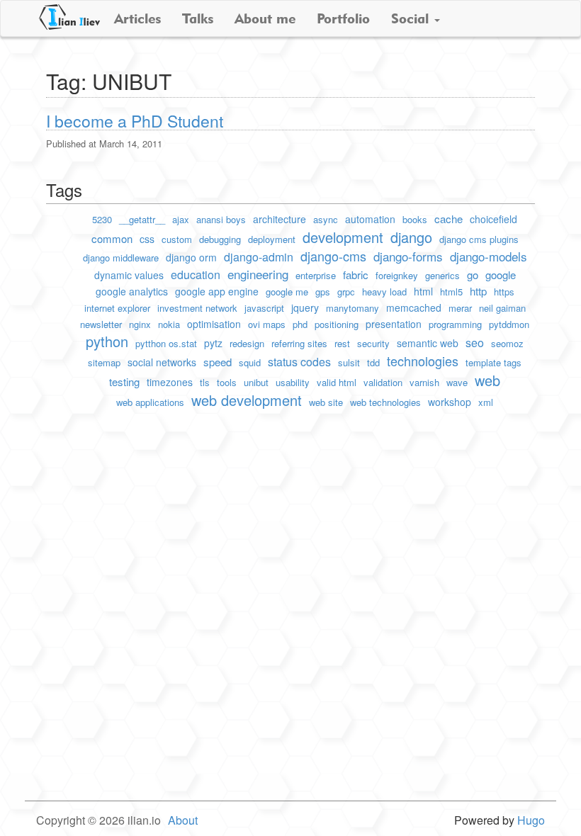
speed (217, 361)
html (423, 291)
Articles (137, 18)
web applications (150, 402)
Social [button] (412, 18)
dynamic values (129, 275)
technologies (422, 360)
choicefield (493, 219)
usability (293, 382)
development (343, 237)
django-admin (258, 257)
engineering (257, 274)
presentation (394, 324)
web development (246, 400)
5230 (102, 219)
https (504, 291)
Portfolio (343, 18)
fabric (355, 274)
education (195, 274)
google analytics (132, 291)
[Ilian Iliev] (69, 17)
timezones (170, 382)
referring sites (299, 343)
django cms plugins (479, 239)
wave (457, 382)
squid (250, 362)
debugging (220, 239)
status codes (299, 362)
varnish (424, 382)
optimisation (214, 324)
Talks (197, 18)
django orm (191, 257)
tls (205, 382)
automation (370, 219)
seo (475, 342)
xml (485, 402)
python (107, 341)
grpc (346, 291)
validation (382, 382)
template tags (493, 362)
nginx (140, 324)
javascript (264, 308)
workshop (449, 402)
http (478, 290)
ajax (180, 219)
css (147, 239)
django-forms (408, 256)
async (325, 219)
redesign (247, 343)
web (487, 380)
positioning (337, 324)
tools (227, 382)
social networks (162, 362)
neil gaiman (502, 308)
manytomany (352, 308)
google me (287, 291)
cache (448, 218)
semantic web (427, 343)
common (111, 238)
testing (124, 381)
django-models (488, 256)
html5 (451, 291)
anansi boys (221, 219)
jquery (305, 307)
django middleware (121, 257)
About (183, 820)
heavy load (384, 291)
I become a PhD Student (134, 120)
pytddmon (509, 324)
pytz (213, 343)
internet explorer (117, 308)
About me (265, 18)
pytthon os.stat (166, 343)
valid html (336, 382)
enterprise (315, 275)
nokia (169, 324)
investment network (197, 308)
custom (177, 239)
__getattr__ (142, 219)
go (472, 274)
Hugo (531, 820)
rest (342, 343)
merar (460, 308)
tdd (373, 362)
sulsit (349, 362)
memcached (413, 307)
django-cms (333, 256)
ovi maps (267, 324)
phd (300, 324)
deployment (271, 239)
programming (455, 324)
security (373, 343)
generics (442, 275)
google (500, 274)
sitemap (104, 362)
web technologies (385, 402)
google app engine (217, 291)
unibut (256, 382)
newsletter (101, 324)
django (411, 237)
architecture (279, 219)
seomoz (507, 343)
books (414, 219)
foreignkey (397, 275)
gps (322, 291)
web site (326, 402)
